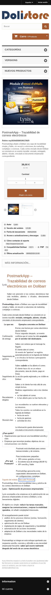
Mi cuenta (7, 589)
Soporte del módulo (10, 480)
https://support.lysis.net (14, 244)
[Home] (25, 14)
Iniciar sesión (43, 2)
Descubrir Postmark (27, 480)
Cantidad (25, 174)
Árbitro (5, 141)
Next (35, 209)
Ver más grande (24, 122)
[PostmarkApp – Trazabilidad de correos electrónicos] (13, 209)
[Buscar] (45, 26)
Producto (28, 36)
